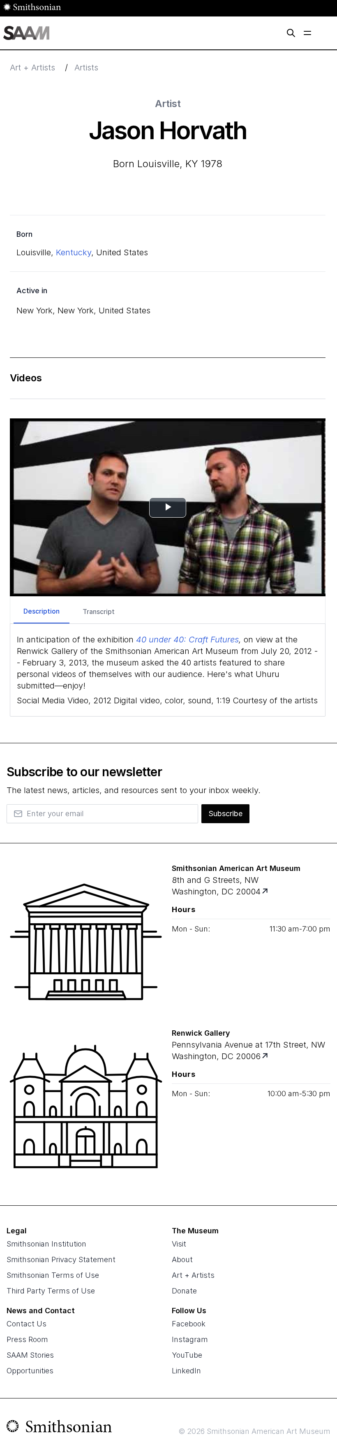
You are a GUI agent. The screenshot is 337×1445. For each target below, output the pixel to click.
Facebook (188, 1323)
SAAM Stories (30, 1355)
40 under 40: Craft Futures (187, 639)
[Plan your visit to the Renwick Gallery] (86, 1106)
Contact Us (26, 1323)
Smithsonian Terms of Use (53, 1275)
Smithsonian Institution (46, 1244)
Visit (179, 1244)
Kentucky (73, 252)
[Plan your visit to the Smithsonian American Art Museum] (86, 942)
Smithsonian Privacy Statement (61, 1259)
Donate (184, 1290)
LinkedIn (186, 1370)
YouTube (187, 1355)
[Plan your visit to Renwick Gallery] (265, 1056)
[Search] (291, 33)
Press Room (27, 1339)
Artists (86, 67)
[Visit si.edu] (59, 1428)
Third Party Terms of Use (51, 1290)
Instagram (190, 1339)
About (182, 1259)
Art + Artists (32, 67)
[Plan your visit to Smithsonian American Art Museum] (265, 891)
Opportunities (30, 1370)
